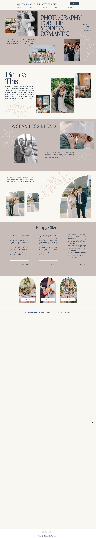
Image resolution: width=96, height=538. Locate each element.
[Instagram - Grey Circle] (49, 532)
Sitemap (56, 536)
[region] (27, 290)
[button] (48, 8)
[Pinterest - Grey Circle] (46, 532)
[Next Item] (92, 422)
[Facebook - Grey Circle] (43, 532)
